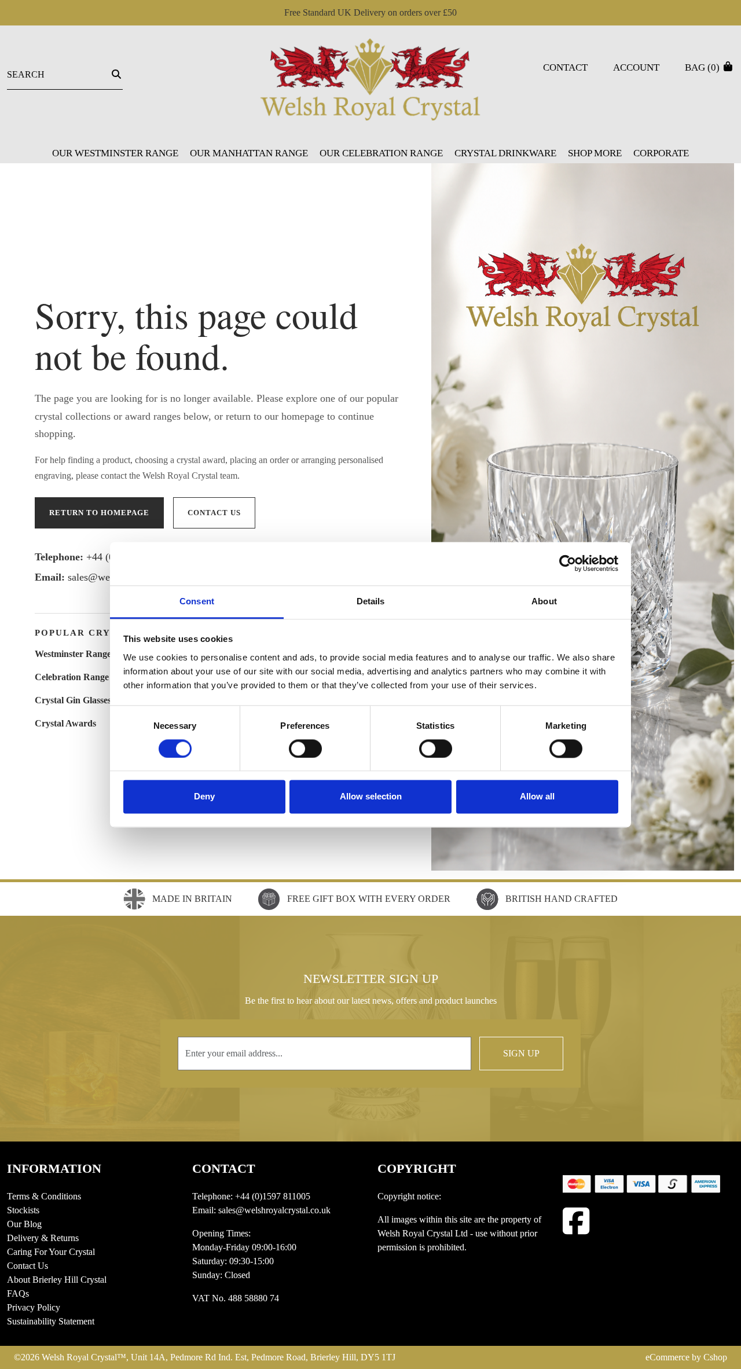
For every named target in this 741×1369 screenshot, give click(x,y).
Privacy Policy (33, 1307)
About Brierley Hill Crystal (57, 1279)
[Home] (370, 86)
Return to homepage (99, 512)
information (54, 1168)
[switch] (305, 748)
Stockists (23, 1210)
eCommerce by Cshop (686, 1357)
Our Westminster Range (115, 153)
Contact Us (27, 1266)
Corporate (661, 153)
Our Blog (24, 1224)
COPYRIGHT (416, 1168)
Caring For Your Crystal (51, 1252)
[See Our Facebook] (576, 1221)
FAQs (18, 1293)
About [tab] (544, 601)
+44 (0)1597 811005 (272, 1196)
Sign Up (521, 1053)
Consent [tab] (196, 601)
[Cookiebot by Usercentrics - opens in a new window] (567, 563)
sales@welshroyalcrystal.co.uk (274, 1210)
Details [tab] (371, 601)
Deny (204, 797)
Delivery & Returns (43, 1238)
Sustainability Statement (50, 1321)
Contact (565, 67)
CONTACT (223, 1168)
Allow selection (371, 797)
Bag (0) (703, 67)
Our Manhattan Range (249, 153)
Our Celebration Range (381, 153)
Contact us (214, 512)
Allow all (537, 797)
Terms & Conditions (44, 1196)
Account (636, 67)
